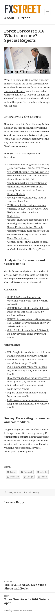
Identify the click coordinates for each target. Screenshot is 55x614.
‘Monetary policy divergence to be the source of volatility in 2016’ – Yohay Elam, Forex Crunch (28, 234)
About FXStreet (17, 17)
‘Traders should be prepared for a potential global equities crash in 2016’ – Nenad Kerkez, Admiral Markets (28, 223)
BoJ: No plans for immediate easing (26, 392)
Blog (37, 492)
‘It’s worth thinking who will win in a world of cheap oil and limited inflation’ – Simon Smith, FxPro (28, 175)
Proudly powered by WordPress (18, 610)
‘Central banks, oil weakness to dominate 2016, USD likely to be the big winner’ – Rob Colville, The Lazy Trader (29, 245)
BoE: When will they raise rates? (25, 385)
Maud (28, 492)
